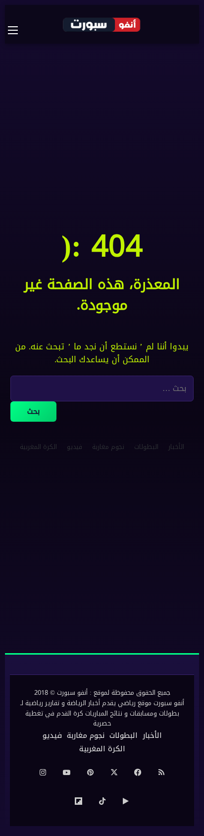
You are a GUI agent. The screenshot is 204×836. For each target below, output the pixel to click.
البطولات (146, 447)
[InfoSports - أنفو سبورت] (102, 24)
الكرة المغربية (38, 447)
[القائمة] (18, 30)
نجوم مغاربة (108, 447)
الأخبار (176, 447)
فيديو (74, 447)
